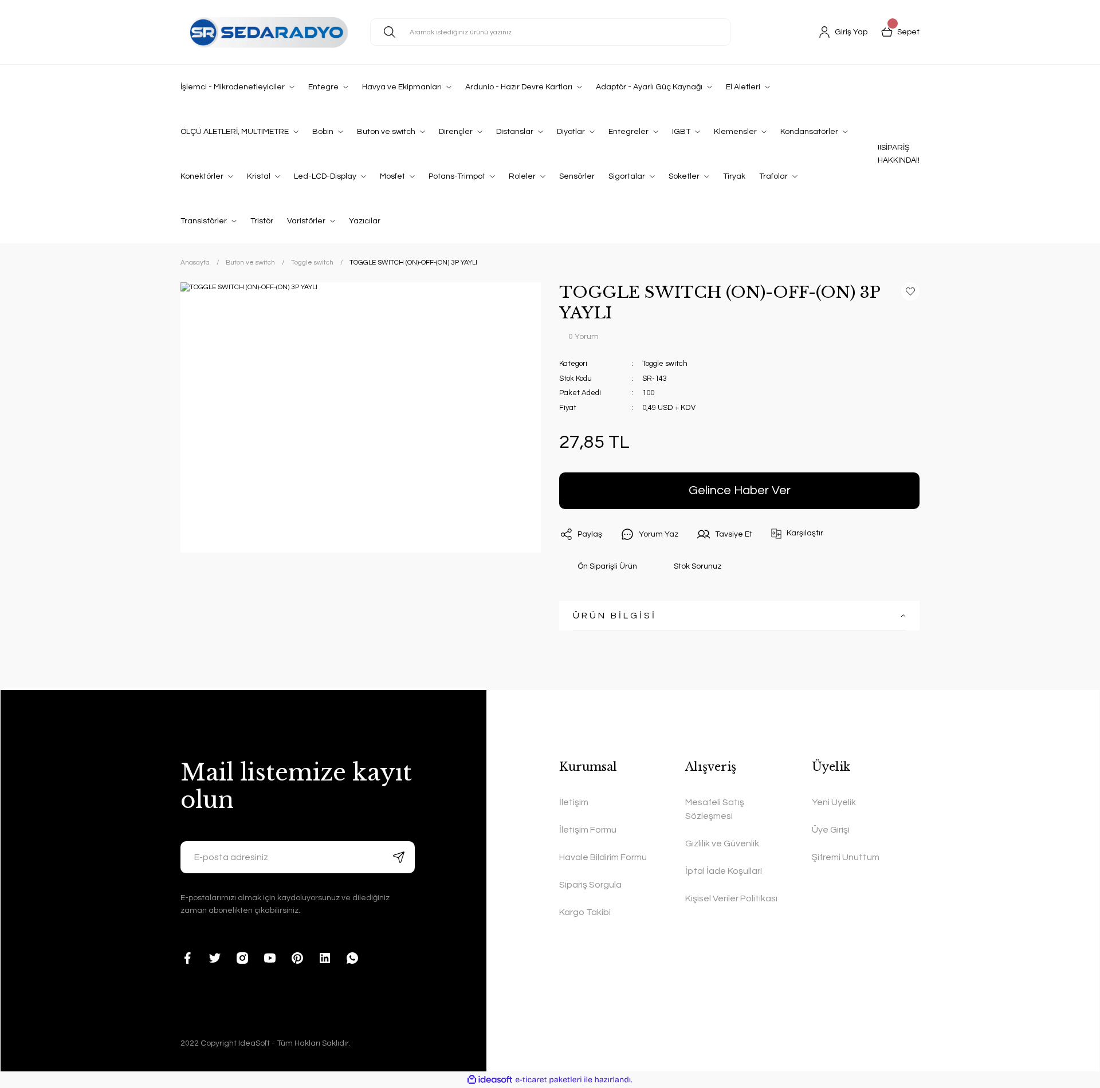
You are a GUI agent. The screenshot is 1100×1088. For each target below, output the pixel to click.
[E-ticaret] (548, 1080)
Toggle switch (665, 364)
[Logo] (266, 32)
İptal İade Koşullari (723, 871)
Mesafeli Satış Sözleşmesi (714, 809)
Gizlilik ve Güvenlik (722, 843)
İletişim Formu (587, 829)
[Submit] (399, 857)
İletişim (573, 802)
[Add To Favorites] (910, 291)
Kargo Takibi (585, 912)
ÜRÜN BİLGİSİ (615, 615)
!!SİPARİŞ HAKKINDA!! (899, 154)
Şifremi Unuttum (845, 857)
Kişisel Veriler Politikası (731, 898)
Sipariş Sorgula (590, 884)
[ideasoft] (490, 1079)
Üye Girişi (831, 829)
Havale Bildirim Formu (603, 857)
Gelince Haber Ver (740, 490)
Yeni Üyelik (834, 802)
